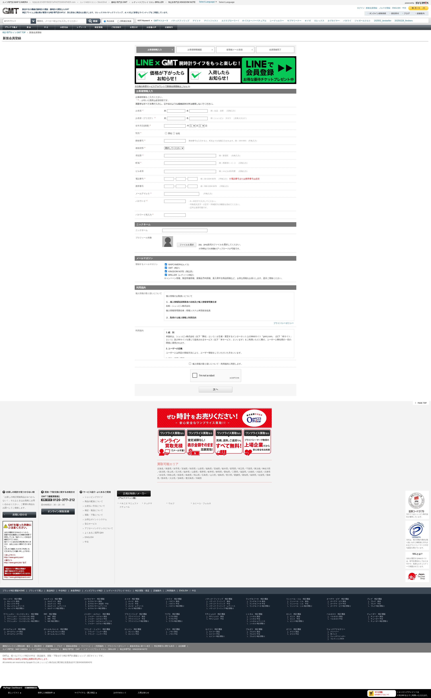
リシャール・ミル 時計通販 (298, 599)
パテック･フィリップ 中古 (219, 604)
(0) (424, 8)
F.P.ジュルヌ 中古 (216, 619)
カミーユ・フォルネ (202, 503)
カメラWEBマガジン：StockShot (45, 649)
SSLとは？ (417, 554)
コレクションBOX (337, 639)
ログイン (360, 8)
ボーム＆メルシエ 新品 (56, 632)
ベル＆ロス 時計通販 (336, 614)
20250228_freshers (404, 21)
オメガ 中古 (133, 604)
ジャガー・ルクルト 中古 (97, 619)
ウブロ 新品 (173, 616)
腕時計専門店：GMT (71, 649)
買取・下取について (94, 515)
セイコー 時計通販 (213, 629)
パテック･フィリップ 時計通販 (218, 599)
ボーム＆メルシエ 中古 (56, 634)
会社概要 (182, 646)
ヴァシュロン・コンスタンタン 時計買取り (23, 621)
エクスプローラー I (230, 21)
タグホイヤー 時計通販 (94, 599)
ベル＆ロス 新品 (336, 616)
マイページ (85, 646)
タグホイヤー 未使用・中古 (98, 604)
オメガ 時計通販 (132, 599)
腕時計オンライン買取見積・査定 (16, 646)
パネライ (347, 21)
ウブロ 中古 (173, 619)
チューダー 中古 (377, 619)
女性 (178, 133)
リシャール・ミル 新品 (299, 601)
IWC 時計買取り (53, 621)
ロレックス (319, 21)
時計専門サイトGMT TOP (14, 32)
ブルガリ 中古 (255, 634)
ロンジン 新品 (133, 632)
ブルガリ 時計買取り (257, 636)
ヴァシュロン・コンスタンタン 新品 (21, 616)
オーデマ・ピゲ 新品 (338, 601)
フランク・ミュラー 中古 (97, 634)
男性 (170, 133)
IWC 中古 (51, 619)
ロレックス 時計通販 (12, 599)
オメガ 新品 (133, 601)
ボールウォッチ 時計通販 (14, 629)
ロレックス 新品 (13, 601)
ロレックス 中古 (13, 604)
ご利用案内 (170, 590)
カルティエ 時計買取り (56, 608)
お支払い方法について (95, 506)
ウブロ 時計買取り (176, 621)
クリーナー (334, 632)
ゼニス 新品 (295, 616)
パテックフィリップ (180, 21)
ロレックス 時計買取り (15, 608)
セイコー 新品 (214, 632)
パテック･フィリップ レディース (222, 606)
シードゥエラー (277, 21)
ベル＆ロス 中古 (336, 619)
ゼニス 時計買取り (297, 621)
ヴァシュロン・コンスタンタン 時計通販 (21, 614)
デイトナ (197, 21)
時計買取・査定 (142, 590)
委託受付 (38, 646)
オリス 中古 (294, 634)
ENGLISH (396, 8)
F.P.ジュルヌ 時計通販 (215, 614)
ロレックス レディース (15, 606)
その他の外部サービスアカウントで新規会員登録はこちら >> (162, 86)
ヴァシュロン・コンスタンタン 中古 (21, 619)
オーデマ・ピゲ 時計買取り (340, 606)
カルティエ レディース (56, 606)
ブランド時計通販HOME (14, 590)
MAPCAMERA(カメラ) (178, 264)
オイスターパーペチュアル (254, 21)
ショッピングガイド (94, 497)
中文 (404, 8)
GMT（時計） (174, 268)
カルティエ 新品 (54, 601)
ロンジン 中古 (133, 634)
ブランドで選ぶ (36, 590)
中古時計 (63, 590)
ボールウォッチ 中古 (15, 634)
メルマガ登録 (384, 8)
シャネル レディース (257, 621)
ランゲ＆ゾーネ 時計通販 (257, 599)
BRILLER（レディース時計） (181, 275)
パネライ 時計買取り (176, 606)
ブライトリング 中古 (136, 619)
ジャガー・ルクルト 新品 (97, 616)
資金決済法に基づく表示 (140, 646)
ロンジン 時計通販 (133, 629)
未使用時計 (76, 590)
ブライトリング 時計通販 (136, 614)
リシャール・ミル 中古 (299, 604)
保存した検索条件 (46, 693)
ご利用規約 (99, 646)
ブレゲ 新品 (376, 601)
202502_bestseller (382, 21)
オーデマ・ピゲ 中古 (338, 604)
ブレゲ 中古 (376, 604)
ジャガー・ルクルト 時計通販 (97, 614)
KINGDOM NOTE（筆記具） (181, 271)
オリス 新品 (294, 632)
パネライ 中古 (174, 604)
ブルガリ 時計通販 (254, 629)
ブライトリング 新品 (136, 616)
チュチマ (148, 503)
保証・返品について (94, 510)
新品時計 (51, 590)
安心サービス (91, 524)
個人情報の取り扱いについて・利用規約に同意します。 (217, 364)
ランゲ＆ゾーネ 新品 (257, 601)
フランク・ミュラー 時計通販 (97, 629)
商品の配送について (94, 501)
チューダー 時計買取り (379, 621)
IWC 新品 (51, 616)
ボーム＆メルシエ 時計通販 (56, 629)
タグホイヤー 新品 (95, 601)
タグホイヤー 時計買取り (97, 608)
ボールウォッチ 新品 (15, 632)
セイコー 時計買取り (217, 636)
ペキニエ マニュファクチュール (129, 505)
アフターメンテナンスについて (99, 528)
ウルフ (171, 503)
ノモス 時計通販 (172, 629)
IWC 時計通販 (50, 614)
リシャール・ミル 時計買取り (301, 606)
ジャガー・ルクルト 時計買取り (100, 623)
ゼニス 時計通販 (293, 614)
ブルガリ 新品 (255, 632)
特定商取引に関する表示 (164, 646)
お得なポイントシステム (96, 519)
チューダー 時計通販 (376, 614)
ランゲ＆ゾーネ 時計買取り (260, 606)
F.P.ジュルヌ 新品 (216, 616)
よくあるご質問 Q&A (94, 533)
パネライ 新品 (174, 601)
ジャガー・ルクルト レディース (100, 621)
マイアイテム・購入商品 (85, 693)
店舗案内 (157, 590)
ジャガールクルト (363, 21)
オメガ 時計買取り (135, 608)
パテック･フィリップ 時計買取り (221, 608)
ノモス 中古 (173, 634)
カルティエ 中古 (54, 604)
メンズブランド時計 (94, 590)
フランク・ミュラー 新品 (97, 632)
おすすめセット (119, 693)
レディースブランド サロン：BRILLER (100, 649)
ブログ (59, 646)
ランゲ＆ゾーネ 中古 (257, 604)
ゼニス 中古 (295, 619)
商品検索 (110, 21)
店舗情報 (49, 646)
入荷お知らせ (143, 693)
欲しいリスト (15, 693)
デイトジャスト (211, 21)
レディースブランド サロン (119, 590)
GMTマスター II (161, 21)
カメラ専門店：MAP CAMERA (15, 649)
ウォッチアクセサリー (336, 629)
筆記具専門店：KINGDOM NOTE (133, 649)
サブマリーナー (294, 21)
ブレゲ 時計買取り (378, 606)
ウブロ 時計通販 (172, 614)
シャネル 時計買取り (257, 623)
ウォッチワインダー (337, 636)
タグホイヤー (334, 21)
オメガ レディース (135, 606)
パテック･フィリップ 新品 (219, 601)
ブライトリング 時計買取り (138, 621)
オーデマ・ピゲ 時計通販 (338, 599)
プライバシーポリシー (284, 323)
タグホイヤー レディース (97, 606)
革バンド (333, 634)
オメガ (308, 21)
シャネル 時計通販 (254, 614)
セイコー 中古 (214, 634)
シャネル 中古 (255, 619)
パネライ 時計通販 (173, 599)
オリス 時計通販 (293, 629)
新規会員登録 (371, 8)
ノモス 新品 (173, 632)
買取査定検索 (125, 21)
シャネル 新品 (255, 616)
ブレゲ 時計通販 (374, 599)
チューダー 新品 (377, 616)
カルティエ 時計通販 (53, 599)
